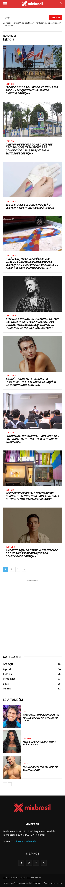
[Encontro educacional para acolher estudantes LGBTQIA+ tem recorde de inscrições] (32, 411)
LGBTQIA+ (10, 84)
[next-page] (24, 569)
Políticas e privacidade (21, 883)
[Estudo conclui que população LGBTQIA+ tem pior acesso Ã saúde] (32, 179)
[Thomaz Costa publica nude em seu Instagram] (12, 767)
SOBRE (6, 883)
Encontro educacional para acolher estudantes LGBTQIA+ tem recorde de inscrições (32, 439)
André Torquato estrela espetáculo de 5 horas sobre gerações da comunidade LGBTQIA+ (31, 553)
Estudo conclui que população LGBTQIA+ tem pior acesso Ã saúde (29, 206)
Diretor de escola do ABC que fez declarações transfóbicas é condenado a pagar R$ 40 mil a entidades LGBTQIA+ (28, 149)
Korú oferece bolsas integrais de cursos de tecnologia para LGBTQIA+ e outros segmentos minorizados (32, 496)
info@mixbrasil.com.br (25, 841)
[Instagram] (29, 863)
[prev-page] (5, 784)
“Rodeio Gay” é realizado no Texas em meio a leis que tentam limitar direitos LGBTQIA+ (31, 90)
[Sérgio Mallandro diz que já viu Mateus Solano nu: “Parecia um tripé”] (12, 716)
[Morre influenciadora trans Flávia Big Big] (12, 741)
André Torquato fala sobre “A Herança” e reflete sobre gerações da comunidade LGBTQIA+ (30, 382)
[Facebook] (21, 863)
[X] (44, 863)
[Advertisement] (32, 614)
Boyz (25, 712)
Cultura (10, 547)
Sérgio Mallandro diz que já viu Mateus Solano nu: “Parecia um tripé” (41, 718)
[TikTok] (36, 863)
